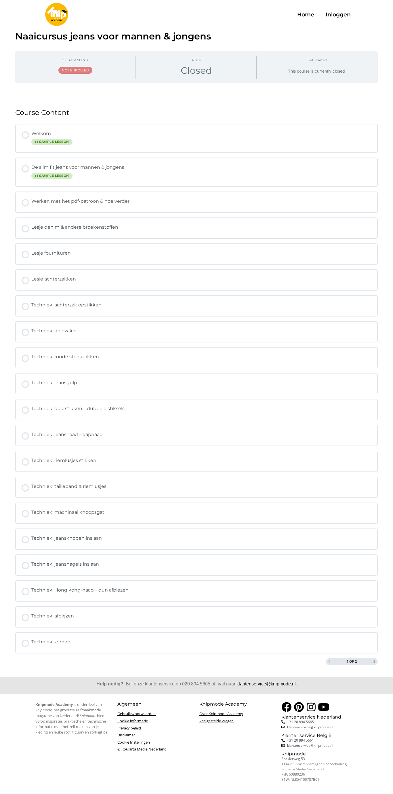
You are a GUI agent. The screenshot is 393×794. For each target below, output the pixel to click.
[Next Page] (374, 662)
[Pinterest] (299, 707)
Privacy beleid (129, 728)
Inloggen (338, 14)
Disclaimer (126, 735)
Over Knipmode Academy (221, 713)
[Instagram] (311, 707)
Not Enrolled (75, 70)
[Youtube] (323, 707)
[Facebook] (286, 707)
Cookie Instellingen (133, 742)
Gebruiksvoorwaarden (136, 713)
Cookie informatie (132, 720)
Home (305, 14)
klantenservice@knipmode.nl (266, 683)
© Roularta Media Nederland (142, 749)
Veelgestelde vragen (216, 720)
